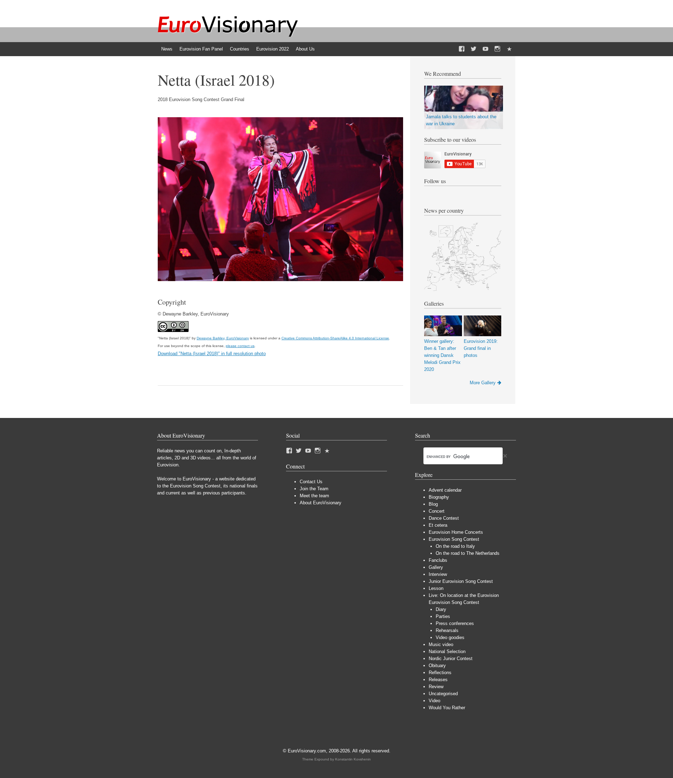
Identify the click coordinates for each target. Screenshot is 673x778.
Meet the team (314, 495)
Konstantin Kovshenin (353, 759)
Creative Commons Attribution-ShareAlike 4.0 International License (335, 338)
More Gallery (483, 382)
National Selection (447, 651)
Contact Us (311, 481)
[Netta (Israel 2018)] (280, 279)
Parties (443, 616)
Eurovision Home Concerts (456, 532)
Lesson (436, 588)
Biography (439, 497)
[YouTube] (485, 49)
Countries (239, 49)
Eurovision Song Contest (454, 539)
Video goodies (450, 637)
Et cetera (438, 525)
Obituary (437, 665)
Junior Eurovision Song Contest (461, 581)
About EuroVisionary (320, 502)
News (166, 49)
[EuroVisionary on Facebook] (462, 49)
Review (436, 686)
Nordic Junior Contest (451, 658)
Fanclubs (438, 560)
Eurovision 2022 (272, 49)
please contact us (240, 346)
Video (434, 700)
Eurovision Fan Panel (201, 49)
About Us (305, 49)
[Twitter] (474, 49)
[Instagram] (497, 49)
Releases (438, 679)
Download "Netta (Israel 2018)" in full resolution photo (212, 353)
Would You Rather (447, 707)
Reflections (440, 672)
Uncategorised (443, 693)
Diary (441, 609)
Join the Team (314, 488)
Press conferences (455, 623)
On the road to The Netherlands (467, 553)
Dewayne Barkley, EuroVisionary (223, 338)
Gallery (436, 567)
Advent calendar (445, 490)
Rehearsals (447, 630)
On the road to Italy (455, 546)
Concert (436, 511)
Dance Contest (444, 518)
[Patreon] (509, 49)
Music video (441, 644)
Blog (433, 504)
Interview (438, 574)
